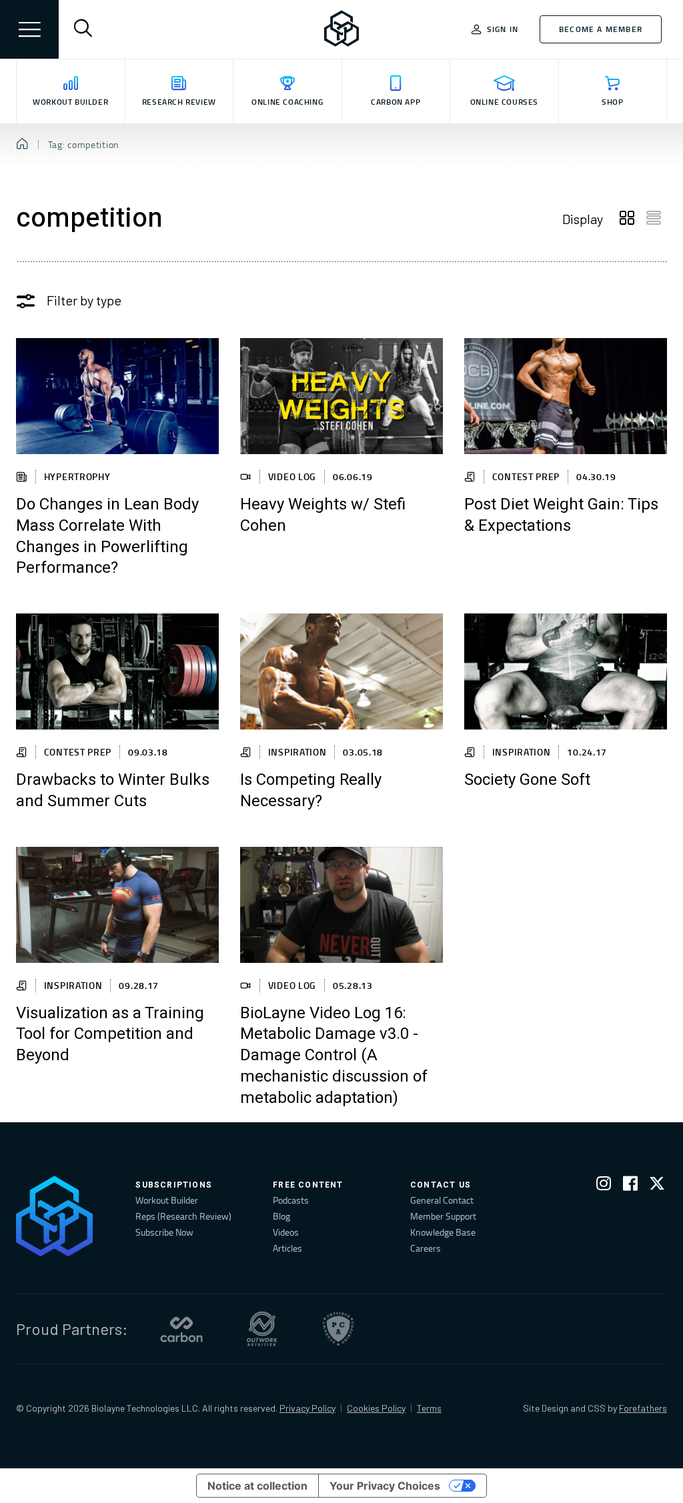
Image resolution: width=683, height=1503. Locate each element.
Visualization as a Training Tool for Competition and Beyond (110, 1035)
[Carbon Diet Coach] (181, 1329)
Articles (287, 1248)
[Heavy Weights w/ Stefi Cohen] (341, 396)
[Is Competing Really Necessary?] (341, 671)
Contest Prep (526, 476)
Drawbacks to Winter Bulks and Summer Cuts (112, 791)
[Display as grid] (627, 218)
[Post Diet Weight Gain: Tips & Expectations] (565, 396)
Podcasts (291, 1200)
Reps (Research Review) (183, 1216)
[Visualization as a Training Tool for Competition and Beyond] (117, 905)
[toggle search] (83, 29)
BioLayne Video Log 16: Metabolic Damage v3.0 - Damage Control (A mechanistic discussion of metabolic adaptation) (334, 1056)
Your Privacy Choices (384, 1485)
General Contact (442, 1200)
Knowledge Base (443, 1232)
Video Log (292, 476)
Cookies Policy (376, 1408)
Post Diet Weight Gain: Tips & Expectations (561, 515)
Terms (429, 1408)
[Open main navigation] (29, 29)
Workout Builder (166, 1200)
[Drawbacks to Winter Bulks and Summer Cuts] (117, 671)
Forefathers (643, 1408)
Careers (425, 1248)
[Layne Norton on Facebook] (630, 1186)
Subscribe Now (164, 1232)
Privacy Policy (307, 1408)
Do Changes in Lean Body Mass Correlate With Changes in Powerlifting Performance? (107, 536)
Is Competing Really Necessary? (311, 791)
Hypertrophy (77, 476)
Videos (286, 1232)
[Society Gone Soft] (565, 671)
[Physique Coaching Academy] (338, 1329)
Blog (281, 1216)
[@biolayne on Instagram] (604, 1186)
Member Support (443, 1216)
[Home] (22, 144)
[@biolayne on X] (657, 1186)
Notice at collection (257, 1485)
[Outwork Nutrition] (262, 1329)
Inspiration (297, 751)
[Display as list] (654, 218)
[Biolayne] (341, 29)
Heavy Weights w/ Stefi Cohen (323, 515)
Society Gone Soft (527, 780)
